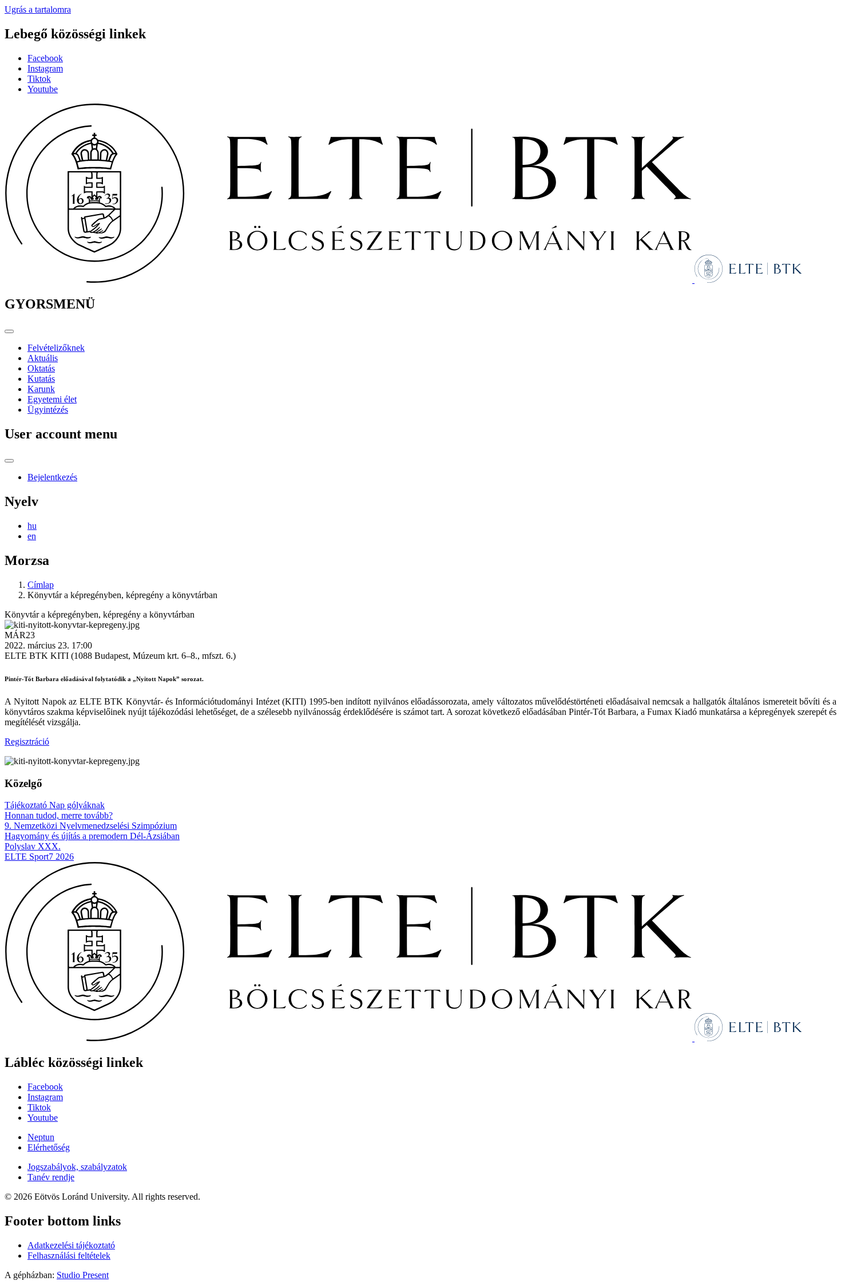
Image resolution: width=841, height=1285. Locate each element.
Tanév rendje (50, 1177)
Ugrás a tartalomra (38, 9)
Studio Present (83, 1275)
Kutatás (41, 378)
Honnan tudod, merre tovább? (59, 815)
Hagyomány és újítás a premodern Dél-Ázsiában (92, 836)
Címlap (40, 585)
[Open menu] (9, 331)
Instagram (45, 68)
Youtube (42, 89)
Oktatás (41, 368)
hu (32, 526)
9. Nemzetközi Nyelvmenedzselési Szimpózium (91, 826)
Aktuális (42, 358)
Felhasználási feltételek (68, 1255)
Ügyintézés (47, 409)
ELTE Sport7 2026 (39, 856)
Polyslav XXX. (33, 846)
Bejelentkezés (52, 477)
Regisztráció (27, 741)
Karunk (41, 389)
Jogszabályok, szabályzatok (77, 1167)
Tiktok (39, 79)
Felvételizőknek (56, 348)
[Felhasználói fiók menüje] (9, 460)
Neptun (40, 1137)
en (31, 536)
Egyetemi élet (52, 399)
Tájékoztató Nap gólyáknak (55, 805)
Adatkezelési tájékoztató (71, 1245)
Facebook (45, 58)
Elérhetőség (48, 1147)
